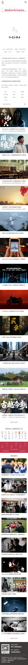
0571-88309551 (16, 647)
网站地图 (3, 662)
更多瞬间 (14, 638)
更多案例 (14, 422)
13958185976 (15, 652)
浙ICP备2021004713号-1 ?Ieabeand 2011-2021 (12, 657)
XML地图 (8, 662)
